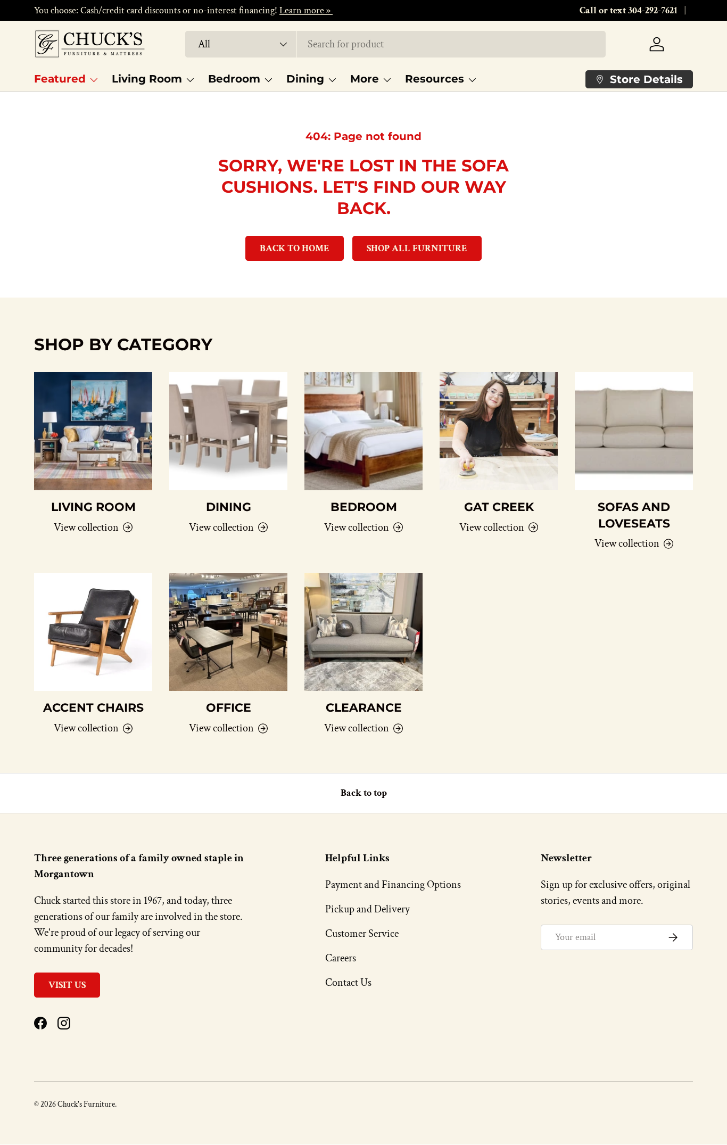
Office (228, 707)
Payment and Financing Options (393, 885)
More (364, 78)
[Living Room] (93, 431)
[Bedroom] (363, 431)
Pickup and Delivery (367, 909)
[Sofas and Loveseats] (634, 431)
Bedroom (234, 78)
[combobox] (395, 44)
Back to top (364, 793)
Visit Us (67, 985)
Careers (340, 958)
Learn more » (306, 10)
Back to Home (294, 248)
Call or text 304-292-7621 (629, 10)
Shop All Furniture (417, 248)
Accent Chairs (93, 707)
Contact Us (348, 983)
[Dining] (228, 431)
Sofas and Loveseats (634, 515)
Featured (60, 78)
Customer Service (362, 934)
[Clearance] (363, 632)
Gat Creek (499, 507)
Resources (434, 78)
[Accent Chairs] (93, 632)
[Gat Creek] (499, 431)
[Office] (228, 632)
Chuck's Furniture (86, 1104)
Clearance (364, 707)
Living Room (147, 78)
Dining (305, 78)
